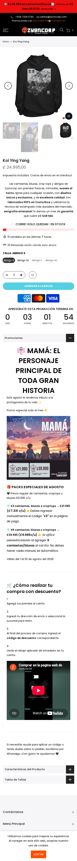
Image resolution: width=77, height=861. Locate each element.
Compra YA (58, 20)
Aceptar (38, 854)
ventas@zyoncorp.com (53, 16)
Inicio (6, 41)
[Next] (69, 85)
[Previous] (8, 85)
